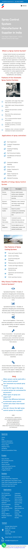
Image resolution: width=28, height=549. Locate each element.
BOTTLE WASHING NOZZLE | (13, 424)
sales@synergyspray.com (11, 540)
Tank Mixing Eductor (7, 468)
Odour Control (18, 501)
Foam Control (5, 499)
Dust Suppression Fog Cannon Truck (11, 480)
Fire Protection (6, 493)
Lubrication (18, 493)
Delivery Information (7, 441)
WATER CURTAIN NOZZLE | (13, 421)
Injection (4, 517)
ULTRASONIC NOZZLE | (18, 425)
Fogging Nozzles (6, 470)
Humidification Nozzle (5, 511)
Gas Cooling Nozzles (7, 508)
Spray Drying (18, 506)
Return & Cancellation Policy (9, 450)
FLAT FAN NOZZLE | (9, 419)
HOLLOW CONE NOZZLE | (13, 422)
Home (3, 437)
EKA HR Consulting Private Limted (17, 547)
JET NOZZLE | (8, 417)
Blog (3, 439)
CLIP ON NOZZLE (13, 427)
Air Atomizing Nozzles (7, 460)
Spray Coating (18, 499)
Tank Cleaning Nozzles (18, 516)
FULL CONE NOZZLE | (16, 417)
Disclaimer (4, 448)
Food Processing (6, 504)
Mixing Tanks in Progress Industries (7, 514)
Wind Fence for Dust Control (9, 484)
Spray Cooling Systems (18, 503)
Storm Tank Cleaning (18, 513)
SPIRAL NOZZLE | (18, 419)
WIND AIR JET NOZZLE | (7, 425)
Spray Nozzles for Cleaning (19, 509)
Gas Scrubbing (5, 506)
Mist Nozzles (5, 462)
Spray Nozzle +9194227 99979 (13, 537)
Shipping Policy (6, 446)
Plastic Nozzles (6, 464)
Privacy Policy (5, 445)
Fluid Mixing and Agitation (6, 501)
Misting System (6, 477)
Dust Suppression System (6, 496)
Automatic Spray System (8, 486)
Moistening (18, 495)
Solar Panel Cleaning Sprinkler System (12, 482)
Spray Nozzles (5, 459)
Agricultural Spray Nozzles (9, 466)
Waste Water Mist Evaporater (10, 478)
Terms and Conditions (7, 443)
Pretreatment (18, 497)
